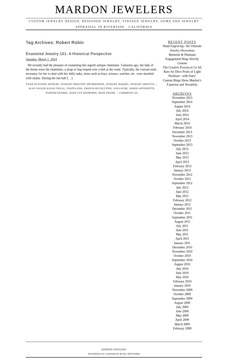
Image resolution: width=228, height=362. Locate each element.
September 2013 (182, 144)
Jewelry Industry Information (82, 84)
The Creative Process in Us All (182, 67)
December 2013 (182, 132)
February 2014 (182, 127)
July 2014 (182, 110)
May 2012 (182, 196)
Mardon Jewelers (114, 9)
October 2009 (182, 294)
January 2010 (182, 285)
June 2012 (182, 191)
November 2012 (182, 174)
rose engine (107, 93)
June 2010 (182, 273)
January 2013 (182, 170)
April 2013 (182, 162)
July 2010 (182, 268)
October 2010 (182, 255)
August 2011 (182, 221)
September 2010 (182, 260)
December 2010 (182, 247)
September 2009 (182, 298)
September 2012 (182, 183)
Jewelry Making (117, 84)
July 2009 (182, 307)
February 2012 (182, 200)
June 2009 (182, 311)
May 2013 (182, 157)
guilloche (120, 88)
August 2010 (182, 264)
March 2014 (182, 123)
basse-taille (56, 88)
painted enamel (57, 93)
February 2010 (182, 281)
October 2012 (182, 179)
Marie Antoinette (142, 88)
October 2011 (182, 213)
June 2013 (182, 153)
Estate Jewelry (48, 84)
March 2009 (182, 324)
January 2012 (182, 204)
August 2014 (182, 106)
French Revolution (98, 88)
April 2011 (182, 238)
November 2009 (182, 290)
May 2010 (182, 277)
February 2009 (182, 328)
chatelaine (74, 88)
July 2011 (182, 226)
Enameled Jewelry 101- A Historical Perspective (69, 54)
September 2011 (182, 217)
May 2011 (182, 234)
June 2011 (182, 230)
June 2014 (182, 115)
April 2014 (182, 119)
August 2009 (182, 302)
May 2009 (182, 315)
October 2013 (182, 140)
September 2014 (182, 102)
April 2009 (182, 319)
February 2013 (182, 166)
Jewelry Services (142, 84)
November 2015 (182, 97)
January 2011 (182, 243)
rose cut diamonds (83, 93)
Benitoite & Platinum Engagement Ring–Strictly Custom (182, 59)
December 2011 (182, 208)
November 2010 (182, 251)
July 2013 (182, 149)
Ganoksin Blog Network (123, 354)
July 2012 (182, 187)
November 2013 (182, 136)
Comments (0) (128, 93)
